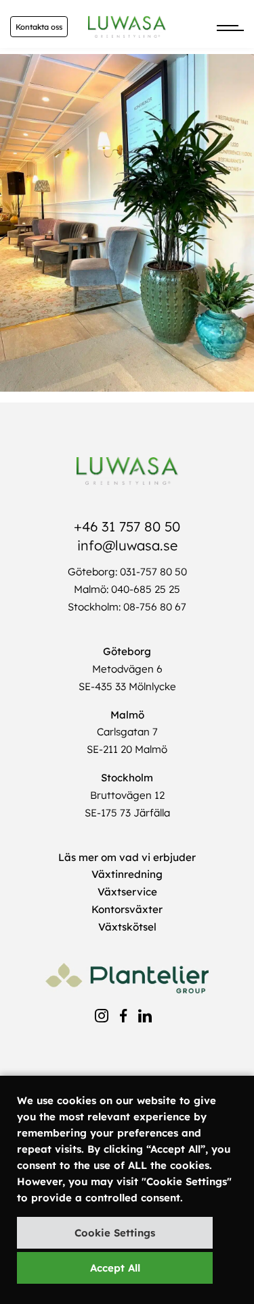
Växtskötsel (127, 926)
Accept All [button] (115, 1267)
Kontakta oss (39, 27)
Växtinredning (127, 874)
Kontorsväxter (127, 909)
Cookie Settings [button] (115, 1232)
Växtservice (127, 891)
